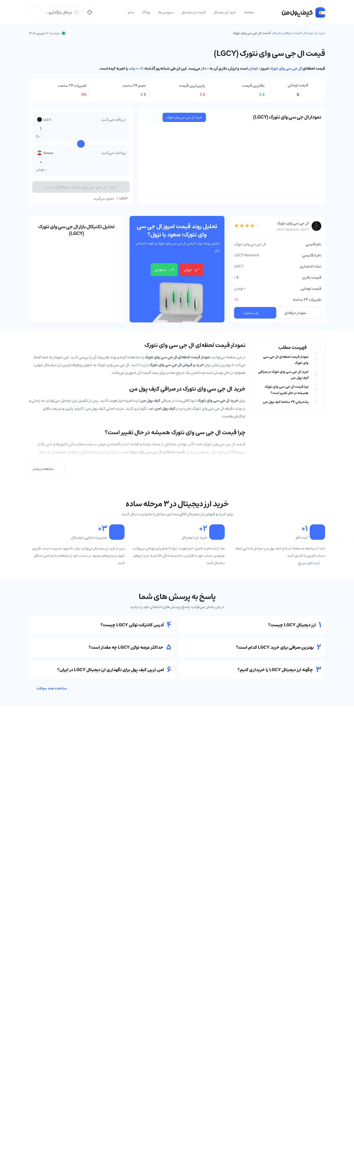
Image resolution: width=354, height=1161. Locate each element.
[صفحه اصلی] (303, 12)
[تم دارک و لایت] (34, 12)
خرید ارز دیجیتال (314, 33)
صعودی (160, 269)
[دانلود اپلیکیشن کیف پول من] (89, 12)
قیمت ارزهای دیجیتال (286, 33)
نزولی (188, 269)
